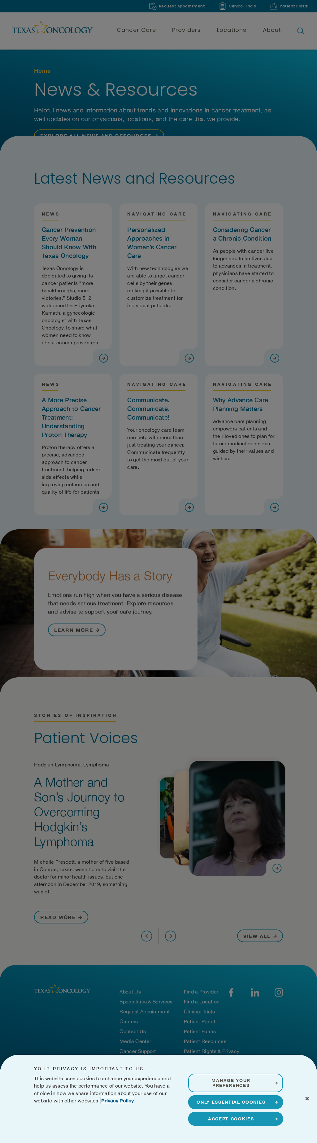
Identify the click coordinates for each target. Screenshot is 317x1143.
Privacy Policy (117, 1100)
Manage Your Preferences (230, 1083)
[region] (158, 1099)
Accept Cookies (231, 1118)
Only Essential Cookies (231, 1102)
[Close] (307, 1098)
